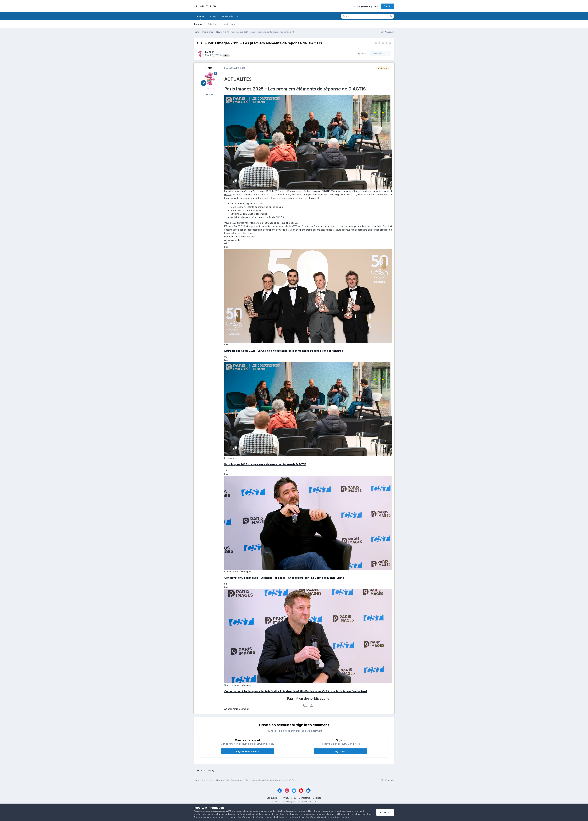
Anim (211, 52)
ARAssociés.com (230, 16)
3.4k (210, 94)
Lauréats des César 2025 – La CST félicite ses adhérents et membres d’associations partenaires (283, 350)
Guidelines (212, 24)
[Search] (391, 16)
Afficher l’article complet (236, 709)
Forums (198, 24)
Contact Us (304, 798)
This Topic (378, 16)
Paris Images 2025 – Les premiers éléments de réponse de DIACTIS (265, 464)
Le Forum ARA (205, 6)
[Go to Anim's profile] (200, 53)
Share (363, 53)
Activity (212, 16)
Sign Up (387, 6)
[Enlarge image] (308, 142)
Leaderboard (229, 24)
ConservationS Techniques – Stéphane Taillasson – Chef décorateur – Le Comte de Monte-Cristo (284, 577)
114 (311, 705)
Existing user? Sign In (365, 6)
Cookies (317, 798)
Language (272, 798)
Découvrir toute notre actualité (239, 236)
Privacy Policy (289, 798)
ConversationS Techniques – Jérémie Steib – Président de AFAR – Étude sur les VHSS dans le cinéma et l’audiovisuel (295, 691)
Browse (200, 16)
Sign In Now (340, 751)
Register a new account (247, 751)
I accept (386, 812)
